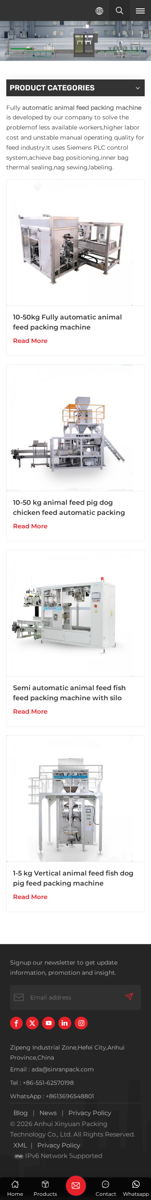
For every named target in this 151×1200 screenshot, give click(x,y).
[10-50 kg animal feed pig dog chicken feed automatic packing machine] (75, 428)
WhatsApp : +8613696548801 (52, 1096)
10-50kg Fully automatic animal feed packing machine (67, 322)
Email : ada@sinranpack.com (52, 1069)
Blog (20, 1113)
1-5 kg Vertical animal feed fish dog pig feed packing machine (73, 878)
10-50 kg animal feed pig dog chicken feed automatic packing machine (69, 508)
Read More (30, 341)
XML (20, 1145)
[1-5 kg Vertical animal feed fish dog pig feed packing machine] (75, 799)
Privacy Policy (89, 1113)
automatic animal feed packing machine (81, 107)
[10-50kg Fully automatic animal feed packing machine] (75, 242)
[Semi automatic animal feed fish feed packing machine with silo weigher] (75, 613)
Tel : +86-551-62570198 (42, 1083)
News (48, 1113)
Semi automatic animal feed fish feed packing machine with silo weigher (69, 693)
